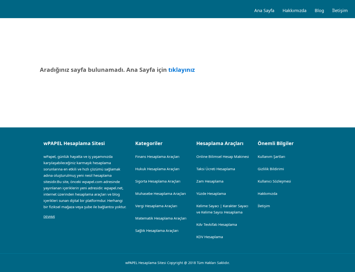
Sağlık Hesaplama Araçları (156, 230)
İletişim (340, 10)
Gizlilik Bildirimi (271, 168)
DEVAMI (49, 216)
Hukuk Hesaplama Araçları (157, 168)
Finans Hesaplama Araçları (157, 156)
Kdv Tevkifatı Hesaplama (216, 224)
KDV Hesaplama (209, 236)
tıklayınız (181, 70)
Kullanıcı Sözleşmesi (274, 181)
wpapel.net (113, 187)
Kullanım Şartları (271, 156)
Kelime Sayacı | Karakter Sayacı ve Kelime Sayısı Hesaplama (222, 208)
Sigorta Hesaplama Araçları (157, 181)
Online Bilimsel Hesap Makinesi (222, 156)
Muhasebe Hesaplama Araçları (160, 193)
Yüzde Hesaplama (211, 193)
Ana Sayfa (264, 10)
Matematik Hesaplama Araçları (160, 218)
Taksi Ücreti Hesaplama (215, 168)
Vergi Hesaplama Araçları (156, 205)
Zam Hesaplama (209, 181)
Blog (319, 10)
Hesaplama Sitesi (152, 262)
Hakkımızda (294, 10)
